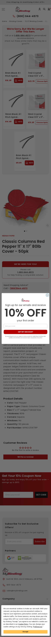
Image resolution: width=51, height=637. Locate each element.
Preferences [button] (37, 627)
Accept (25, 632)
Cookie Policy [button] (23, 624)
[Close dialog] (47, 295)
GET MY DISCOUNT (25, 332)
